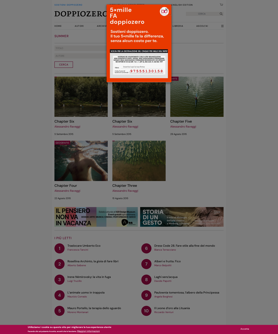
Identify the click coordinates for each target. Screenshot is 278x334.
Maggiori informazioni (88, 331)
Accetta (244, 328)
